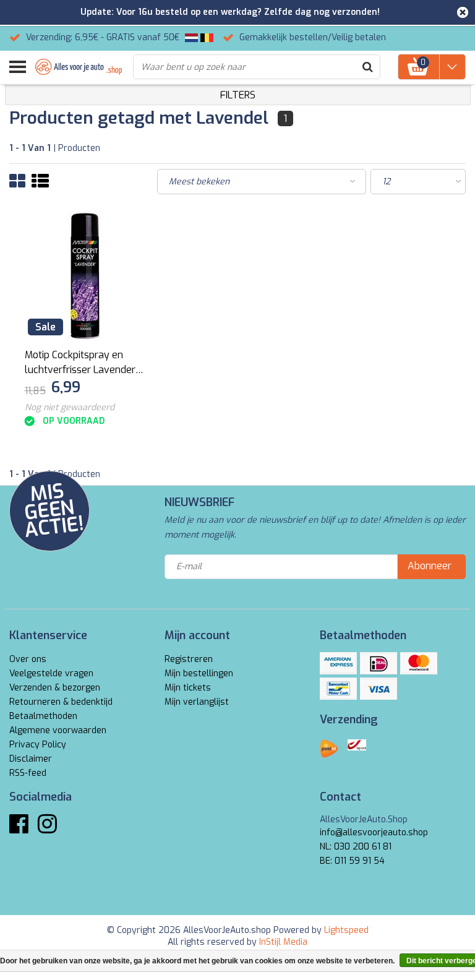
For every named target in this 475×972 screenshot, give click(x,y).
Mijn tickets (188, 688)
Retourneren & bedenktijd (61, 702)
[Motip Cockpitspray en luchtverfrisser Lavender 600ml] (86, 276)
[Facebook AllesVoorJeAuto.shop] (18, 829)
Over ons (27, 659)
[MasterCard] (418, 663)
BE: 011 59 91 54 (352, 861)
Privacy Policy (37, 745)
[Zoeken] (367, 67)
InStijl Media (283, 942)
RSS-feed (27, 773)
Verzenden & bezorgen (54, 688)
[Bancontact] (338, 688)
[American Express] (338, 663)
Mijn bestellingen (199, 673)
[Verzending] (329, 748)
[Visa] (378, 688)
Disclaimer (30, 759)
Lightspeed (346, 930)
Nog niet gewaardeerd (69, 407)
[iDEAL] (378, 663)
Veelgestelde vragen (51, 673)
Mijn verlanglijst (197, 702)
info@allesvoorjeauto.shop (374, 832)
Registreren (189, 659)
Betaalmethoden (43, 716)
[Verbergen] (462, 12)
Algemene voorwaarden (57, 730)
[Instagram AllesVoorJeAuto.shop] (47, 829)
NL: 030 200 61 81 (356, 847)
